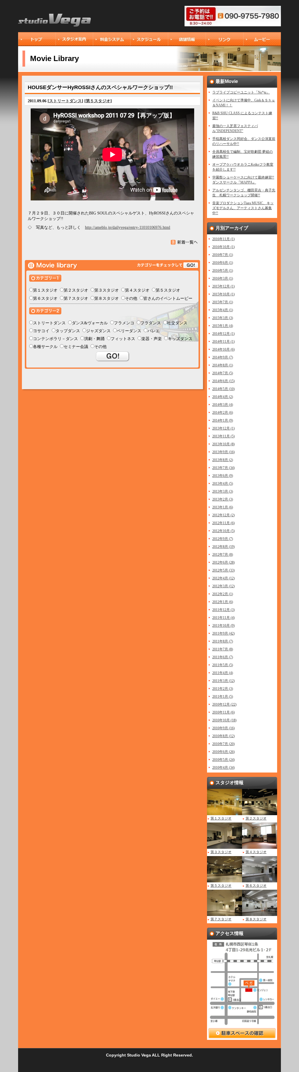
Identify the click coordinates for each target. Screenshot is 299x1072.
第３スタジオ (106, 290)
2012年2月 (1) (222, 594)
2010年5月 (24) (223, 760)
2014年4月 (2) (222, 397)
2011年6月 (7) (222, 657)
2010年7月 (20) (223, 744)
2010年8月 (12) (223, 736)
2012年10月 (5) (223, 531)
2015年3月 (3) (222, 318)
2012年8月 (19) (223, 547)
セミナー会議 (76, 346)
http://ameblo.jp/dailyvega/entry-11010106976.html (127, 227)
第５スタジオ (98, 101)
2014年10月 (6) (223, 349)
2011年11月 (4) (223, 618)
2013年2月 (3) (222, 499)
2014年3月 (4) (222, 405)
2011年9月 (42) (223, 633)
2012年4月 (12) (223, 578)
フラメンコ (124, 323)
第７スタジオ (76, 298)
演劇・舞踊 (94, 339)
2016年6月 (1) (222, 263)
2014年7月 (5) (222, 373)
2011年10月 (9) (223, 626)
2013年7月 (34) (223, 468)
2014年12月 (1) (223, 334)
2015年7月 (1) (222, 302)
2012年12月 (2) (223, 515)
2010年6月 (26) (223, 752)
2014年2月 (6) (222, 413)
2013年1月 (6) (222, 507)
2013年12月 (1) (223, 428)
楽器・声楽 (151, 339)
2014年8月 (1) (222, 365)
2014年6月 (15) (223, 381)
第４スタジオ (137, 290)
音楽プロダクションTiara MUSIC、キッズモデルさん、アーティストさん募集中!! (243, 208)
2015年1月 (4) (222, 326)
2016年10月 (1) (223, 247)
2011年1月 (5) (222, 697)
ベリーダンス (129, 331)
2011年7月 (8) (222, 649)
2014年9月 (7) (222, 357)
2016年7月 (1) (222, 255)
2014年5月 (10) (223, 389)
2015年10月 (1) (223, 294)
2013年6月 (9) (222, 476)
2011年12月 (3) (223, 610)
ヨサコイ (41, 331)
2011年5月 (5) (222, 665)
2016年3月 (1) (222, 278)
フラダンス (150, 323)
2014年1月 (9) (222, 420)
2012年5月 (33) (223, 570)
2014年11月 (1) (223, 342)
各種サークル (45, 346)
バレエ (153, 331)
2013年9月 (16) (223, 452)
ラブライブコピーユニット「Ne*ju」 (241, 92)
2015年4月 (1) (222, 310)
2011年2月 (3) (222, 689)
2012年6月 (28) (223, 562)
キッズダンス (180, 339)
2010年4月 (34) (223, 768)
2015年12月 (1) (223, 286)
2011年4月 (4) (222, 673)
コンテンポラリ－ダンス (55, 339)
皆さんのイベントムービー (167, 298)
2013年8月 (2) (222, 460)
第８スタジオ (106, 298)
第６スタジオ (45, 298)
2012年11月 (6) (223, 523)
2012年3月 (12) (223, 586)
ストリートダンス (65, 101)
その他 (131, 298)
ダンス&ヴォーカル (90, 323)
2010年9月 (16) (223, 728)
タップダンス (67, 331)
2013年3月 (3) (222, 491)
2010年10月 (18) (224, 720)
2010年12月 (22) (224, 704)
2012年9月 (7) (222, 539)
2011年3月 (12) (223, 681)
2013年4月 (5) (222, 484)
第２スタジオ (76, 290)
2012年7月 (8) (222, 555)
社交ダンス (177, 323)
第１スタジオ (45, 290)
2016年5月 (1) (222, 271)
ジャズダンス (98, 331)
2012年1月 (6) (222, 602)
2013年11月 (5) (223, 436)
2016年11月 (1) (223, 239)
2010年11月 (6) (223, 712)
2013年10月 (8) (223, 444)
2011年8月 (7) (222, 641)
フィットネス (123, 339)
